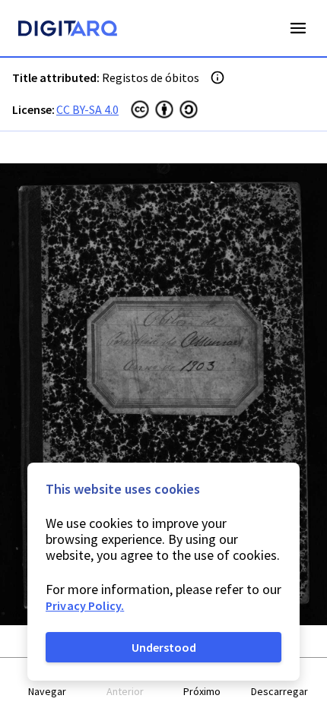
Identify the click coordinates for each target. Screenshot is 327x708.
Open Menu (298, 28)
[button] (48, 683)
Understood (164, 647)
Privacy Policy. (85, 605)
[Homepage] (67, 30)
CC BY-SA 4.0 (87, 109)
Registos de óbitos (150, 77)
